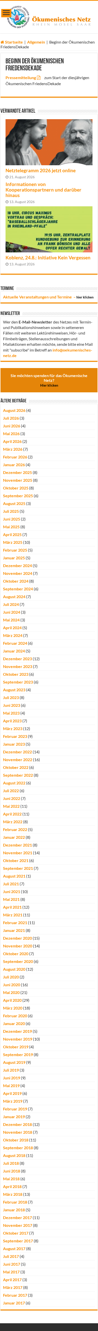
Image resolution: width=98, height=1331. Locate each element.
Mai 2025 (11, 526)
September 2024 (18, 588)
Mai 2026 (11, 433)
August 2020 (14, 969)
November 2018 (17, 1132)
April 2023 (12, 720)
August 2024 (14, 596)
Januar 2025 (14, 557)
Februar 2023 (15, 736)
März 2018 (12, 1194)
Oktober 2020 (15, 953)
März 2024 (12, 635)
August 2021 (14, 876)
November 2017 (17, 1225)
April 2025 (12, 534)
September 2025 (18, 495)
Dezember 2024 (17, 565)
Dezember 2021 (17, 845)
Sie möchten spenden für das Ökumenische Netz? (49, 380)
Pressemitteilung (21, 77)
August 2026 (14, 410)
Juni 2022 (11, 798)
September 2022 (18, 775)
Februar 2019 (15, 1108)
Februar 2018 (15, 1202)
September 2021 (18, 868)
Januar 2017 (14, 1302)
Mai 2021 (11, 899)
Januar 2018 (14, 1209)
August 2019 (14, 1062)
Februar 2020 (15, 1015)
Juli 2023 (11, 697)
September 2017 (18, 1240)
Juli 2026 (11, 418)
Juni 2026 (11, 425)
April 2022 (12, 813)
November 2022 (17, 759)
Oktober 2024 (15, 581)
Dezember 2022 (17, 751)
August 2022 (14, 782)
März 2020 (12, 1008)
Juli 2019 (11, 1070)
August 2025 (14, 503)
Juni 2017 (11, 1264)
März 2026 (12, 449)
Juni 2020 (11, 984)
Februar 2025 (15, 550)
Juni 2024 (11, 612)
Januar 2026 (14, 464)
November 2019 (17, 1039)
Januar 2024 (14, 650)
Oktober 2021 (15, 860)
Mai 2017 (11, 1271)
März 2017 (12, 1287)
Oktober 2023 (15, 674)
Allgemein (36, 42)
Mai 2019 (11, 1085)
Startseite (13, 42)
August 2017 (14, 1248)
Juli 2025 (11, 511)
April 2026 (12, 441)
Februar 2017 (15, 1295)
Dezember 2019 (17, 1031)
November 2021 (17, 852)
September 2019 (18, 1054)
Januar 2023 (14, 744)
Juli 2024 (11, 604)
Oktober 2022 (15, 767)
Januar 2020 (14, 1023)
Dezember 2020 (17, 938)
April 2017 (12, 1279)
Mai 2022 (11, 806)
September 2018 (18, 1147)
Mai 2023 (11, 713)
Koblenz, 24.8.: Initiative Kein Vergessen (48, 257)
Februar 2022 (15, 829)
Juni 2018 (11, 1171)
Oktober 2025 (15, 487)
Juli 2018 (11, 1163)
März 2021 (12, 914)
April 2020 (12, 1000)
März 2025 (12, 542)
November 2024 (17, 573)
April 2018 (12, 1186)
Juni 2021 (11, 891)
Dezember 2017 (17, 1217)
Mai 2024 (11, 619)
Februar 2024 (15, 643)
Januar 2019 (14, 1116)
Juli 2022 (11, 790)
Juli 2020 (11, 976)
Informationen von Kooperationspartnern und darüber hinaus (43, 190)
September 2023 (18, 682)
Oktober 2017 (15, 1233)
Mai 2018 (11, 1178)
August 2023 (14, 689)
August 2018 (14, 1155)
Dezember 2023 (17, 658)
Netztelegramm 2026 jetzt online (41, 170)
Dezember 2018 (17, 1124)
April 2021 (12, 907)
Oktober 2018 (15, 1139)
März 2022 (12, 821)
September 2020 (18, 961)
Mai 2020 (11, 992)
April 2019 (12, 1093)
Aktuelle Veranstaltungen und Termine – (48, 296)
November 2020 (17, 945)
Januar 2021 (14, 930)
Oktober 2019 (15, 1046)
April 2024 (12, 627)
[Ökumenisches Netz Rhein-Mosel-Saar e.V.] (49, 16)
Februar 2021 (15, 922)
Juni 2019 (11, 1077)
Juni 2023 (11, 705)
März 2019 (12, 1101)
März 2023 (12, 728)
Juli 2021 (11, 883)
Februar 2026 (15, 456)
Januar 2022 (14, 837)
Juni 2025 (11, 519)
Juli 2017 (11, 1256)
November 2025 (17, 480)
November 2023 (17, 666)
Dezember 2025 (17, 472)
